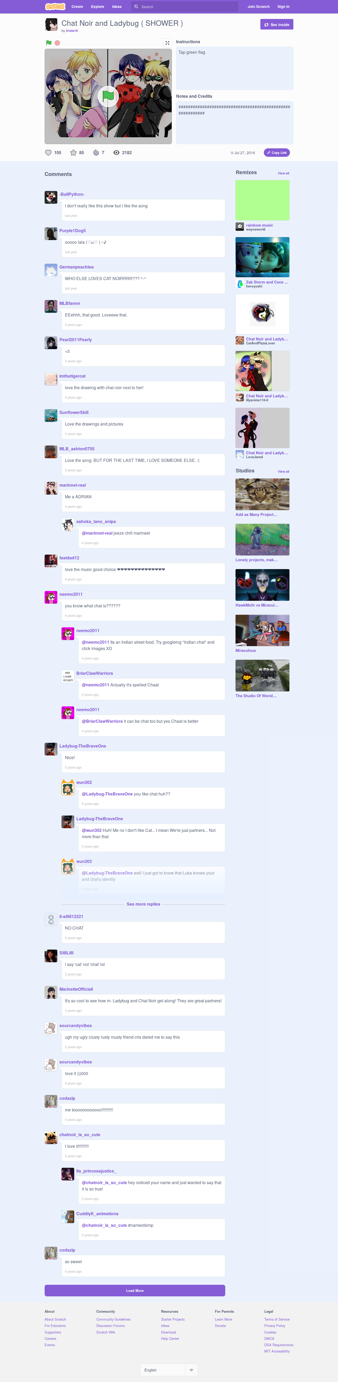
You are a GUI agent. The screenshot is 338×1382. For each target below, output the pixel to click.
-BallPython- (71, 194)
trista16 (72, 30)
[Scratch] (55, 6)
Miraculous (246, 650)
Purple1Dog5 (72, 230)
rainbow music (259, 225)
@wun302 (92, 830)
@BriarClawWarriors (102, 721)
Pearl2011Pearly (75, 339)
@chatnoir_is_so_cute (104, 1182)
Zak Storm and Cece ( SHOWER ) (267, 282)
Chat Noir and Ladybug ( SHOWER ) (267, 396)
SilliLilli (66, 953)
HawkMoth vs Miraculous (257, 605)
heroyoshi (254, 286)
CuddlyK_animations (97, 1213)
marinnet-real (72, 485)
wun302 (84, 782)
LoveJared (254, 457)
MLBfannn (69, 303)
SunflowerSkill (73, 412)
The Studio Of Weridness (257, 696)
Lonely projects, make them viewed (257, 560)
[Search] (136, 6)
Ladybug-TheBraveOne (82, 746)
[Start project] (49, 43)
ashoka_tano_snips (96, 521)
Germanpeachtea (76, 267)
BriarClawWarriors (94, 673)
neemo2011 (71, 594)
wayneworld (255, 229)
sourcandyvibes (75, 1025)
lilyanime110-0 (257, 400)
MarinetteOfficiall (76, 989)
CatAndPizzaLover (260, 343)
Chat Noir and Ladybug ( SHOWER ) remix (267, 339)
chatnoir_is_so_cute (79, 1134)
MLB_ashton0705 (77, 449)
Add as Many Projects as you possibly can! (257, 514)
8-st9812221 (71, 916)
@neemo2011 (95, 642)
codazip (67, 1098)
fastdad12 (69, 558)
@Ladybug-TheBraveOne (107, 794)
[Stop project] (57, 43)
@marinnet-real (97, 533)
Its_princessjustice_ (96, 1171)
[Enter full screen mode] (167, 42)
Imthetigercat (72, 376)
